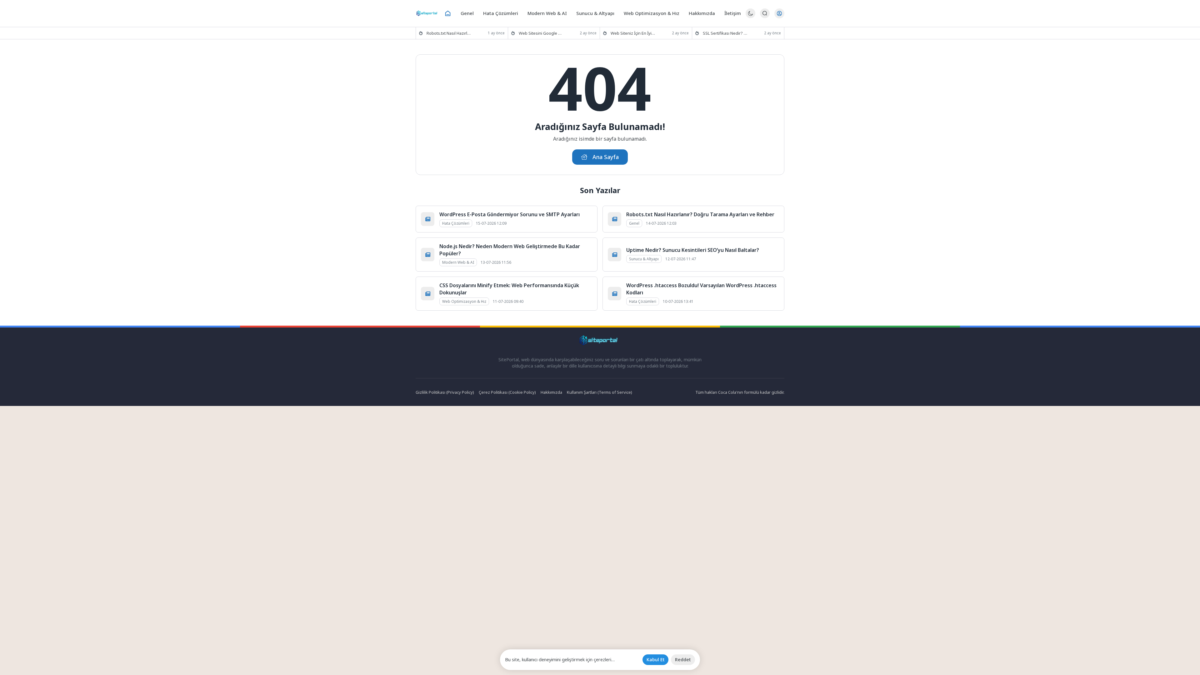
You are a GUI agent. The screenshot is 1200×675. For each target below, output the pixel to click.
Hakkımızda (702, 13)
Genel (467, 13)
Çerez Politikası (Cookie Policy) (507, 392)
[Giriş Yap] (779, 13)
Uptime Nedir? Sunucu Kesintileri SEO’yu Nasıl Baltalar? (692, 250)
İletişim (732, 13)
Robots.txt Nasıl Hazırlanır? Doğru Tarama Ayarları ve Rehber (700, 214)
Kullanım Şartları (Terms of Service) (599, 392)
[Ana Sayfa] (448, 13)
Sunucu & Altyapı (595, 13)
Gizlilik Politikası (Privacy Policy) (445, 392)
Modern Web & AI (547, 13)
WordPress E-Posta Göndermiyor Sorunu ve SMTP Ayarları (509, 214)
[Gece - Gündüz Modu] (750, 16)
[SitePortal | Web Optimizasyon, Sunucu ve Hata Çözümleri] (428, 13)
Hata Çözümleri (500, 13)
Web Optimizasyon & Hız (651, 13)
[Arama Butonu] (765, 13)
